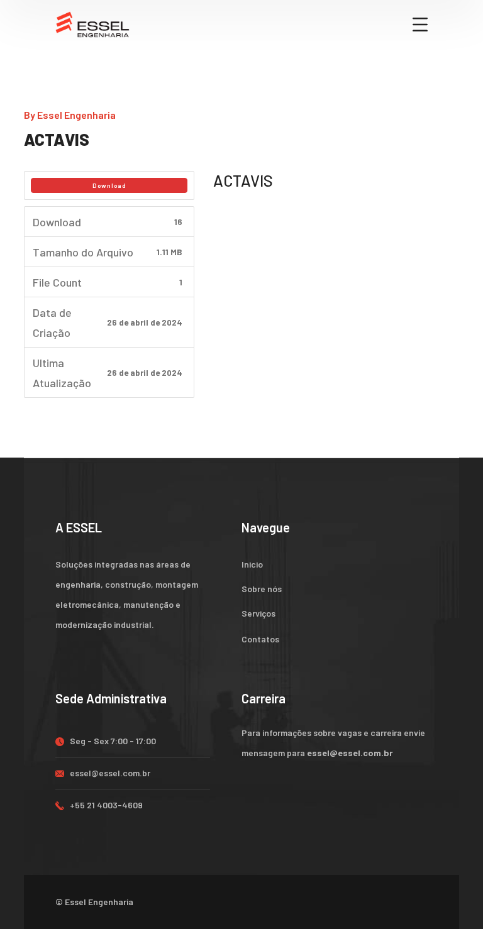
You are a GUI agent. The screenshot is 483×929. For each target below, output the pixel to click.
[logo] (92, 23)
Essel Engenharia (76, 115)
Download (109, 185)
